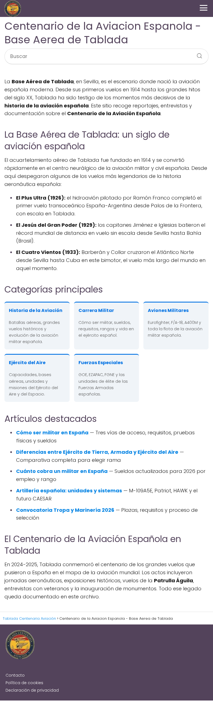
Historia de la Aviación (35, 310)
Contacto (15, 675)
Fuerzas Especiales (100, 362)
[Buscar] (197, 54)
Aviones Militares (168, 310)
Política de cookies (24, 683)
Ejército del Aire (27, 362)
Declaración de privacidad (32, 690)
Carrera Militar (96, 310)
